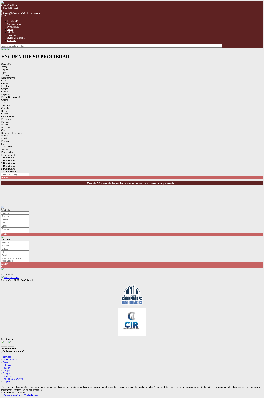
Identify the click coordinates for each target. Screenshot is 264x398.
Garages (7, 373)
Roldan (4, 135)
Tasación (11, 35)
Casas (5, 362)
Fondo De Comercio (11, 97)
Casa (3, 80)
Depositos (7, 376)
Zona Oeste (6, 146)
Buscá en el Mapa (16, 37)
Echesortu (6, 119)
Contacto (11, 40)
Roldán (4, 138)
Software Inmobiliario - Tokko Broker (19, 395)
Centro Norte (7, 116)
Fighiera (5, 122)
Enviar (4, 234)
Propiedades (13, 26)
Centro (4, 113)
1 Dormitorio (7, 157)
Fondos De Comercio (13, 379)
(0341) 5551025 (11, 277)
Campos (7, 370)
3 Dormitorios (8, 163)
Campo (4, 89)
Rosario (5, 141)
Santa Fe (5, 105)
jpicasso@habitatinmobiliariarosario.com (20, 13)
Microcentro (7, 127)
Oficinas (7, 365)
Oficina (4, 83)
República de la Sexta (11, 133)
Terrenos (7, 357)
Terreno (5, 75)
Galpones (7, 381)
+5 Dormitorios (8, 171)
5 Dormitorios (8, 168)
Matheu (5, 124)
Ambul (4, 149)
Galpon (4, 100)
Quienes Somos (14, 24)
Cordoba (5, 108)
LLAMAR (12, 21)
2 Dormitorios (8, 160)
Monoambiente (8, 155)
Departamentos (10, 359)
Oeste (4, 130)
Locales (5, 86)
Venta (10, 29)
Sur (3, 144)
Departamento (8, 78)
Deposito (5, 94)
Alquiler (11, 32)
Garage (4, 91)
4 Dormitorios (8, 166)
